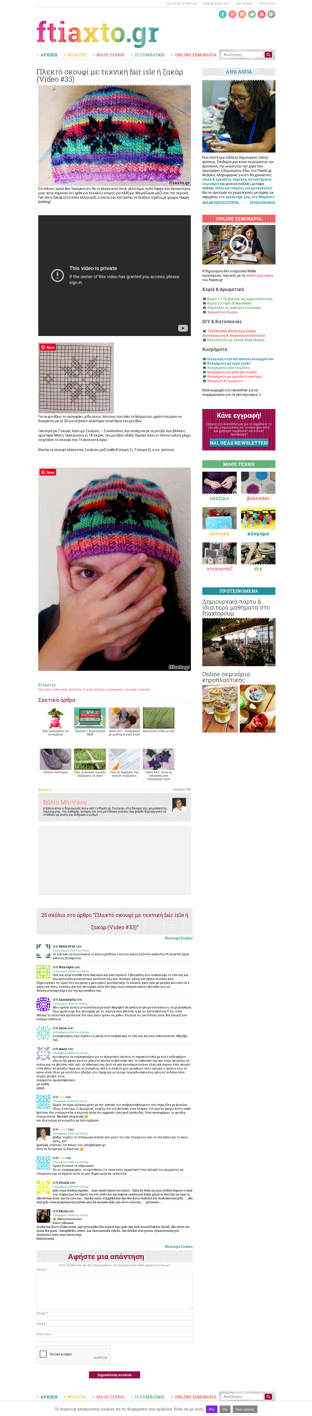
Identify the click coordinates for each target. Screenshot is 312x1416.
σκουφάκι (115, 689)
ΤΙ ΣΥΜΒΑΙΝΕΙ (150, 55)
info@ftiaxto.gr (94, 1145)
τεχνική (143, 689)
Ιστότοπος (44, 1334)
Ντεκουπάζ (219, 568)
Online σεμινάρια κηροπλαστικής (226, 677)
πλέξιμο (100, 689)
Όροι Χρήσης (244, 3)
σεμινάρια (210, 184)
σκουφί (130, 689)
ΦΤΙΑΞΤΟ (77, 55)
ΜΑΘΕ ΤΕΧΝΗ (110, 55)
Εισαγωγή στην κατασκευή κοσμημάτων (240, 359)
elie (62, 1097)
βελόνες (75, 689)
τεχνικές (239, 179)
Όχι (225, 1409)
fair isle (44, 689)
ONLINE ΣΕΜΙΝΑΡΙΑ (196, 55)
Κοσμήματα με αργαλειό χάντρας (234, 376)
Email (42, 1323)
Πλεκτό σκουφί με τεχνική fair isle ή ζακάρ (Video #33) (110, 75)
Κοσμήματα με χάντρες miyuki (232, 372)
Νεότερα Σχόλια (179, 938)
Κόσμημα (258, 533)
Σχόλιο (42, 1269)
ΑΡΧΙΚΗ (49, 55)
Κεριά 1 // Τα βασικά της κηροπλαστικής (240, 299)
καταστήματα (259, 179)
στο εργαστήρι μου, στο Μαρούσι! (246, 197)
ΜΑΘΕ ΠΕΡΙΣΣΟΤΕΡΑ (220, 202)
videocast (60, 689)
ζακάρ (88, 689)
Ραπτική (219, 533)
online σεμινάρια (259, 275)
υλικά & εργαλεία (216, 179)
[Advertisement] (115, 860)
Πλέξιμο (219, 498)
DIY (258, 568)
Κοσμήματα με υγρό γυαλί (228, 363)
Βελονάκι (258, 498)
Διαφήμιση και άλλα (216, 3)
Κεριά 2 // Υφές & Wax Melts (229, 303)
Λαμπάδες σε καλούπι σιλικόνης (234, 308)
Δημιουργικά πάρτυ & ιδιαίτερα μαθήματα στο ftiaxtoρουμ (236, 607)
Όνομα (42, 1313)
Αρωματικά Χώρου (222, 312)
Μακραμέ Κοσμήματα (225, 381)
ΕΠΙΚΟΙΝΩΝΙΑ (262, 202)
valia (63, 1129)
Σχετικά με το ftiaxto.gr (181, 3)
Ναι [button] (211, 1409)
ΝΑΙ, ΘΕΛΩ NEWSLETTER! (239, 443)
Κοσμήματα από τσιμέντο (228, 368)
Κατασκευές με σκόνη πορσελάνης (235, 340)
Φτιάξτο (45, 789)
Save (51, 347)
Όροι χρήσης (245, 1409)
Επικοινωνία (267, 3)
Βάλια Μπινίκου (65, 802)
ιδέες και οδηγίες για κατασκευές (243, 188)
